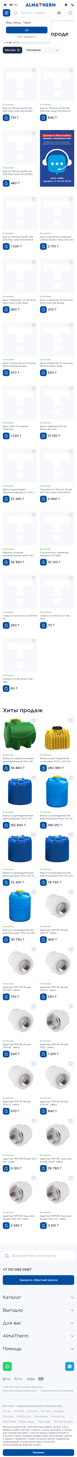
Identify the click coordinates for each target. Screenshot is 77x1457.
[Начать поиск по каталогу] (16, 13)
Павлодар (43, 1421)
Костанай (9, 1421)
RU (11, 4)
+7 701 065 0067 (17, 1269)
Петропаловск (63, 1421)
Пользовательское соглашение (57, 1391)
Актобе (19, 1411)
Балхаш (8, 1416)
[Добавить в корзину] (6, 117)
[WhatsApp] (7, 1366)
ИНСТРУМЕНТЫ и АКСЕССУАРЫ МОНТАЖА (51, 21)
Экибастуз (23, 1416)
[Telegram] (69, 1366)
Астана (46, 1411)
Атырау (59, 1411)
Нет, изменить (26, 36)
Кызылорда (26, 1421)
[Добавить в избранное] (33, 70)
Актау (7, 1411)
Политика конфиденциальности (20, 1391)
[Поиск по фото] (59, 13)
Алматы (32, 1411)
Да (27, 30)
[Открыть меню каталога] (6, 13)
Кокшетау (58, 1416)
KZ (16, 4)
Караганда (41, 1416)
